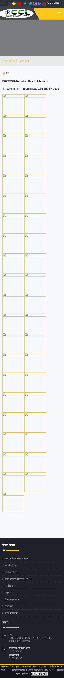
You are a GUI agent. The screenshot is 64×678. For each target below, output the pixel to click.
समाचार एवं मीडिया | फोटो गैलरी (15, 61)
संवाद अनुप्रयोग (11, 612)
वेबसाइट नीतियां (18, 670)
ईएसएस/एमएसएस (12, 599)
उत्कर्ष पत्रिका (11, 565)
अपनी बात (9, 606)
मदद (57, 3)
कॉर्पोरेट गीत (10, 585)
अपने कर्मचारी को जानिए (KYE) (18, 578)
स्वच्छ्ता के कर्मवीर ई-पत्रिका (16, 558)
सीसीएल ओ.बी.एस (12, 572)
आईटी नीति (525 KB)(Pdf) (40, 670)
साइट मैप (8, 592)
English (51, 3)
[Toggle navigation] (60, 14)
